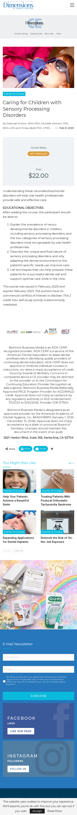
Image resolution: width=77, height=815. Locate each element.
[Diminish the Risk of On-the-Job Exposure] (57, 522)
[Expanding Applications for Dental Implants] (19, 522)
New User (49, 33)
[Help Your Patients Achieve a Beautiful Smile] (19, 481)
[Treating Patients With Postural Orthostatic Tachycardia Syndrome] (57, 481)
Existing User (36, 33)
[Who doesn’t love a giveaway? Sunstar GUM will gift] (38, 599)
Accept (37, 811)
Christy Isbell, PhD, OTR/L (35, 127)
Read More (54, 811)
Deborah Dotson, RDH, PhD (23, 123)
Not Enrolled (38, 153)
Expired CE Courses (14, 94)
